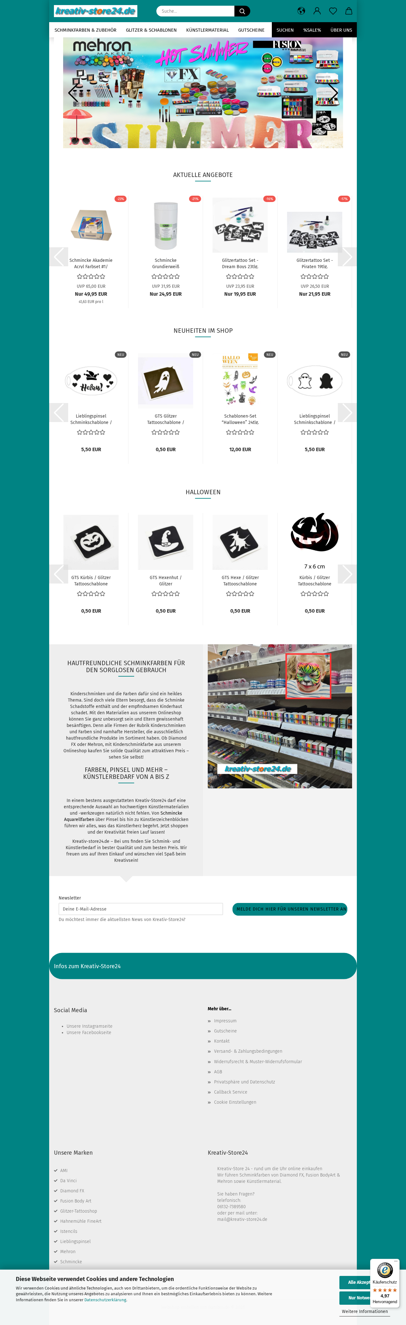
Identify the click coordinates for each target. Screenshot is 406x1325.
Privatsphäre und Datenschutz (244, 1082)
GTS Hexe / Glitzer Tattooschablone (240, 580)
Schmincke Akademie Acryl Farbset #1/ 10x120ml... (91, 263)
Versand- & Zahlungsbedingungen (248, 1051)
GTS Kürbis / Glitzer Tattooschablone (91, 580)
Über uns (341, 30)
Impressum (225, 1021)
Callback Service (230, 1092)
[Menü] (396, 1262)
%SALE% (312, 30)
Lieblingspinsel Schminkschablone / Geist (315, 418)
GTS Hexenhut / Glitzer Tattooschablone (165, 580)
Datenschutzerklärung (105, 1299)
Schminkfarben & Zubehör (85, 30)
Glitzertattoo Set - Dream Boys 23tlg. (240, 263)
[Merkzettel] (333, 11)
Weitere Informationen (365, 1311)
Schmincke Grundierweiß (165, 263)
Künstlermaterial (207, 30)
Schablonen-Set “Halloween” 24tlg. (240, 418)
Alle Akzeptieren (364, 1282)
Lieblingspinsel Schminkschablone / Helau (91, 418)
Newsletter (70, 898)
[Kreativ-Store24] (98, 11)
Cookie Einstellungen (235, 1102)
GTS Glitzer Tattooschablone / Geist (165, 418)
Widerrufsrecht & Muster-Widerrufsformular (258, 1061)
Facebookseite (96, 1032)
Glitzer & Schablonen (151, 30)
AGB (218, 1072)
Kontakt (222, 1041)
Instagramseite (97, 1026)
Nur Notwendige (365, 1298)
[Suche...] (242, 11)
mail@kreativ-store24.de (242, 1219)
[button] (301, 11)
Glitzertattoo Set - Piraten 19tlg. (315, 263)
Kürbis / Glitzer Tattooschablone (314, 580)
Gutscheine (251, 30)
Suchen (285, 30)
